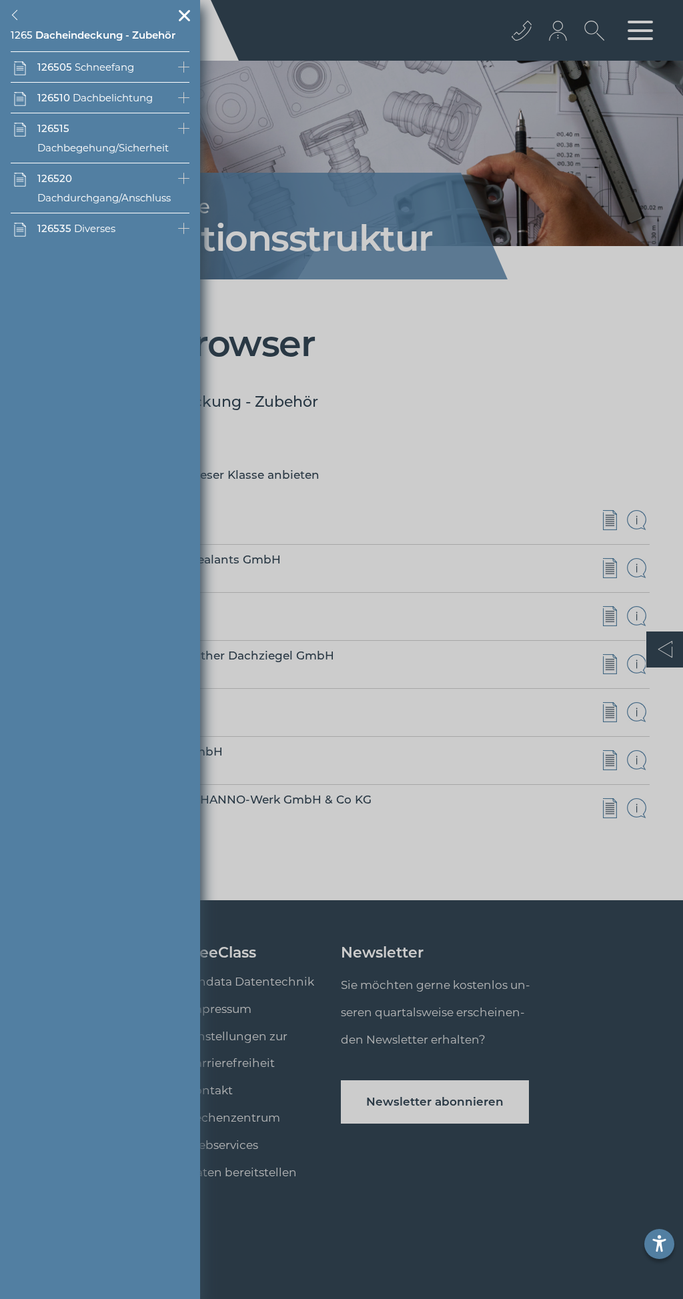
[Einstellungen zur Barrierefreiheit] (659, 1244)
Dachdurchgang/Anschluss (104, 188)
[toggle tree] (17, 15)
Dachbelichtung (95, 97)
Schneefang (85, 67)
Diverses (76, 228)
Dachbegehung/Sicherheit (103, 138)
